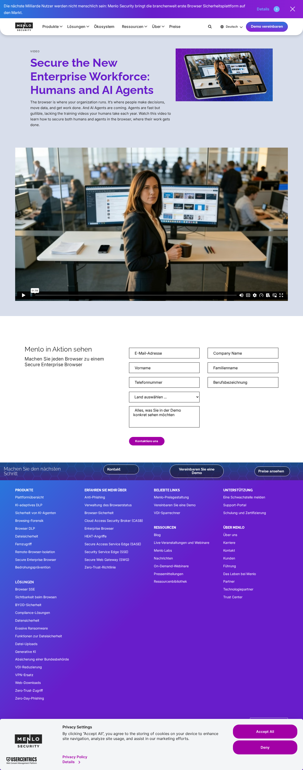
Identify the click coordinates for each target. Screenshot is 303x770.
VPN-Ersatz (24, 675)
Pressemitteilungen (168, 574)
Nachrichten (163, 558)
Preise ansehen (271, 471)
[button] (51, 26)
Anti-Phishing (95, 497)
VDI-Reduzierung (28, 667)
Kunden (229, 558)
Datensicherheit (27, 620)
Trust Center (232, 597)
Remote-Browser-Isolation (35, 552)
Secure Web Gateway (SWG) (107, 560)
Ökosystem (104, 26)
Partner (229, 581)
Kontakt (113, 469)
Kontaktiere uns (146, 441)
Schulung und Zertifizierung (244, 513)
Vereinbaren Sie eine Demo (196, 471)
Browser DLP (25, 528)
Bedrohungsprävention (32, 567)
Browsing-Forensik (29, 521)
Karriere (229, 543)
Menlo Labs (163, 550)
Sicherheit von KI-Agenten (35, 513)
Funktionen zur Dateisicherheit (38, 636)
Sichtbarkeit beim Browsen (36, 597)
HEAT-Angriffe (96, 536)
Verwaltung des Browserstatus (108, 505)
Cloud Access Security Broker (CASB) (114, 521)
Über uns (230, 535)
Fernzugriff (23, 544)
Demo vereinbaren (267, 26)
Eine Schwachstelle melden (244, 497)
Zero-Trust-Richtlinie (100, 567)
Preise (174, 26)
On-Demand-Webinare (171, 566)
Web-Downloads (28, 683)
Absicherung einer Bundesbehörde (42, 659)
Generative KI (25, 652)
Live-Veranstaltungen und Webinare (181, 543)
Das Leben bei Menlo (239, 574)
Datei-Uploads (26, 644)
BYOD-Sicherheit (28, 605)
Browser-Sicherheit (99, 513)
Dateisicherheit (26, 536)
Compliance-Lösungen (32, 613)
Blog (157, 535)
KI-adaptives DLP (28, 505)
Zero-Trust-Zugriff (29, 690)
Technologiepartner (238, 589)
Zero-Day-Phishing (29, 698)
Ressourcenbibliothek (170, 581)
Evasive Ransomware (31, 628)
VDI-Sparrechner (167, 513)
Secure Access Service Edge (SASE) (113, 544)
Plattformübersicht (29, 497)
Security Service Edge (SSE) (106, 552)
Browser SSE (25, 589)
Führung (229, 566)
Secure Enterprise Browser (35, 560)
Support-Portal (234, 505)
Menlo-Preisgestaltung (171, 497)
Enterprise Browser (99, 528)
